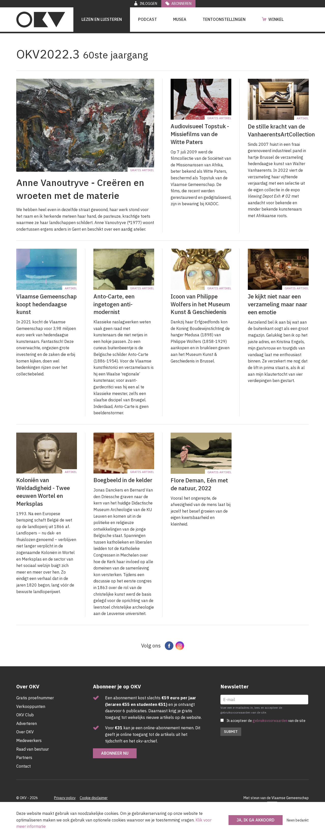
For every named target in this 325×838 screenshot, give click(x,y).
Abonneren (181, 3)
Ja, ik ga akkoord (255, 820)
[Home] (40, 19)
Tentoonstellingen (224, 19)
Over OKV (25, 731)
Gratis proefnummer (35, 697)
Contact (23, 766)
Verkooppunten (30, 706)
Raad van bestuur (32, 749)
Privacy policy (65, 798)
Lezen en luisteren (102, 19)
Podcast (147, 19)
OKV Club (25, 714)
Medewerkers (29, 740)
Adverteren (26, 723)
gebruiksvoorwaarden (270, 720)
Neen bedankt (298, 820)
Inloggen (148, 3)
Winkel (276, 19)
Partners (24, 757)
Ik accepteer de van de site (265, 720)
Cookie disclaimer (94, 798)
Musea (179, 19)
